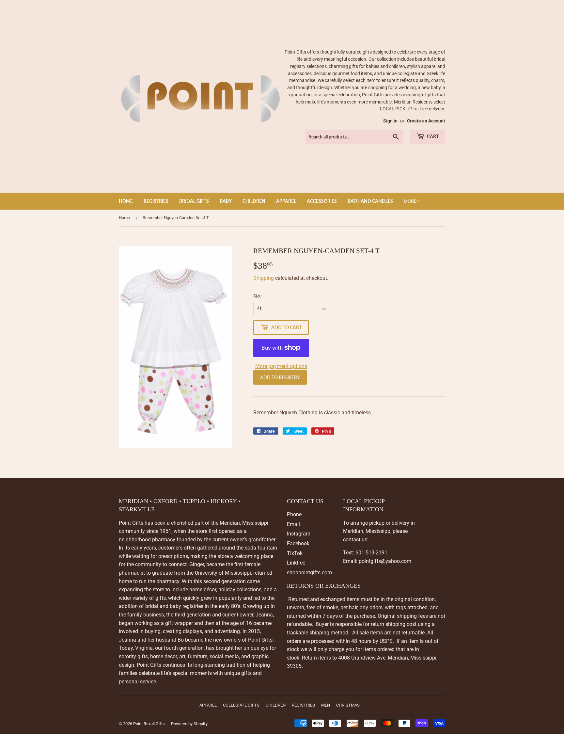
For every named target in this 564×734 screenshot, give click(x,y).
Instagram (298, 534)
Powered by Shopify (189, 723)
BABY (226, 201)
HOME (126, 201)
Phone (294, 514)
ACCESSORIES (322, 201)
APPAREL (286, 201)
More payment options (281, 366)
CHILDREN (254, 201)
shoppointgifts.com (309, 572)
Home (124, 217)
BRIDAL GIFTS (194, 201)
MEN (325, 705)
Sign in (390, 120)
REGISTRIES (156, 201)
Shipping (263, 278)
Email (293, 524)
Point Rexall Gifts (149, 723)
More (410, 201)
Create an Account (426, 120)
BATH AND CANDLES (370, 201)
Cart (432, 136)
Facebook (298, 543)
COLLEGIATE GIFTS (241, 705)
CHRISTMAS (348, 705)
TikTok (295, 553)
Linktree (296, 563)
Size (257, 295)
